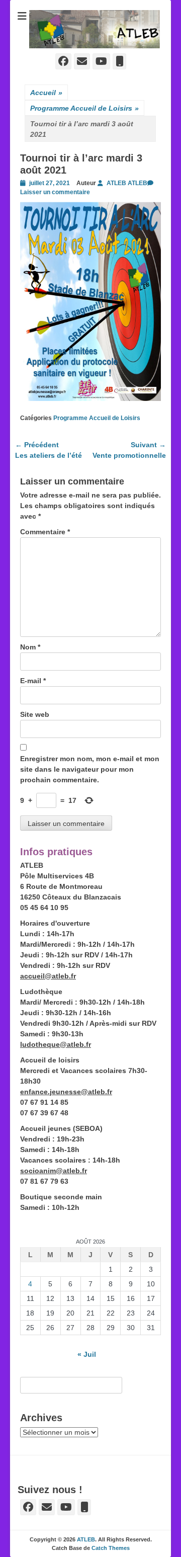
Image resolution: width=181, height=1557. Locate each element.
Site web (34, 714)
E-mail (33, 681)
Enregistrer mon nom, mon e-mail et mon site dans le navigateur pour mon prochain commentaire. (89, 769)
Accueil (46, 93)
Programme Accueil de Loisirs (84, 108)
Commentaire (45, 532)
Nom (30, 647)
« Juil (86, 1354)
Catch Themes (111, 1548)
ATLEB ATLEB (127, 183)
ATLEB (86, 1539)
